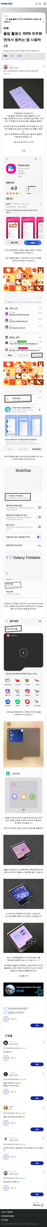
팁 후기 (19, 56)
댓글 (37, 1025)
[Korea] (6, 4)
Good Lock (6, 74)
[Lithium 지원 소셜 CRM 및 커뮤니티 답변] (38, 1204)
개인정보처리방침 (7, 1216)
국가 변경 (4, 1220)
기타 (11, 56)
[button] (40, 66)
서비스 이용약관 (7, 1212)
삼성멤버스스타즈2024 (15, 1013)
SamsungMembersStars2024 (17, 1009)
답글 (37, 1064)
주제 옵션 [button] (40, 21)
